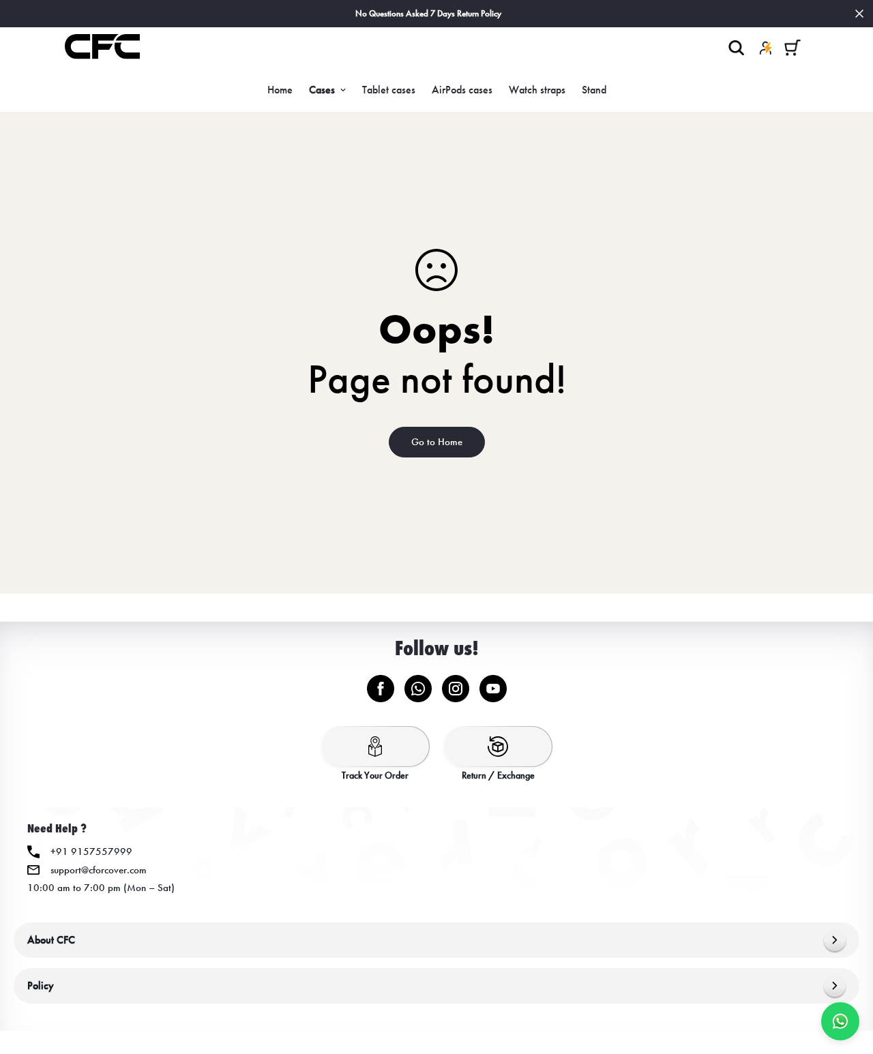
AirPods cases (462, 89)
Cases (322, 89)
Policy (40, 985)
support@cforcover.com (98, 870)
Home (280, 89)
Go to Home (436, 442)
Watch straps (537, 89)
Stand (594, 89)
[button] (792, 47)
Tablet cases (388, 89)
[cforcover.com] (102, 47)
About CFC (51, 939)
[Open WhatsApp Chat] (840, 1021)
